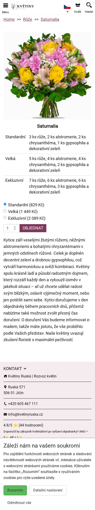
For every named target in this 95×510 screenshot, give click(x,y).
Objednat (33, 228)
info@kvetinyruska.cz (25, 414)
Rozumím (15, 490)
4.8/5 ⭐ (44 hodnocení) (23, 425)
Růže (27, 19)
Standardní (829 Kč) (26, 204)
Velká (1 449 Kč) (23, 211)
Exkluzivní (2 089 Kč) (26, 218)
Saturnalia (50, 19)
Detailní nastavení (47, 490)
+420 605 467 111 (22, 404)
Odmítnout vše (19, 503)
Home (9, 19)
